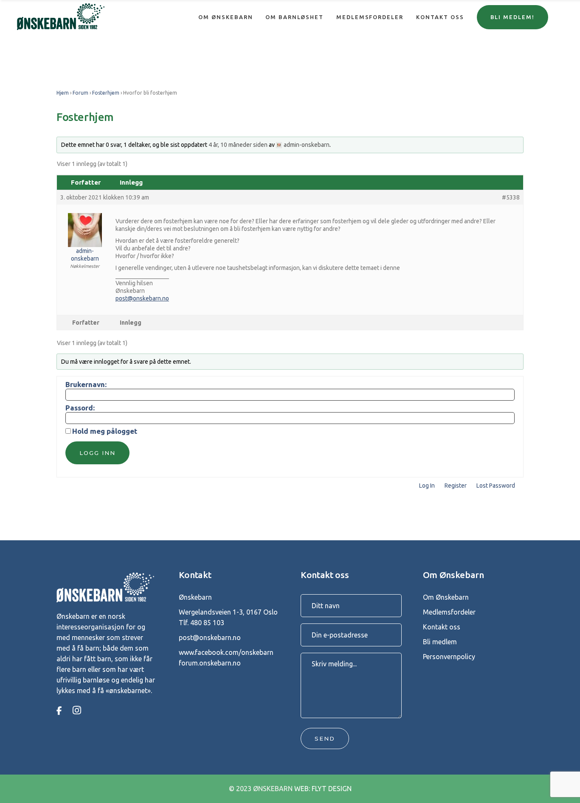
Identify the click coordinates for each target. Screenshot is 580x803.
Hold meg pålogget (104, 431)
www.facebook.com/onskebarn (226, 652)
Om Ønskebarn (446, 597)
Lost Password (495, 485)
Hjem (62, 92)
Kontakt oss (441, 627)
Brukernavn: (86, 384)
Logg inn (97, 452)
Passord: (80, 408)
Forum (80, 92)
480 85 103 (207, 622)
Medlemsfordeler (449, 612)
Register (456, 485)
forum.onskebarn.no (210, 663)
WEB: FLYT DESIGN (323, 788)
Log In (427, 485)
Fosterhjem (105, 92)
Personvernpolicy (449, 656)
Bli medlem (440, 642)
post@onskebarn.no (142, 298)
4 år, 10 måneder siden (237, 144)
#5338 (511, 197)
